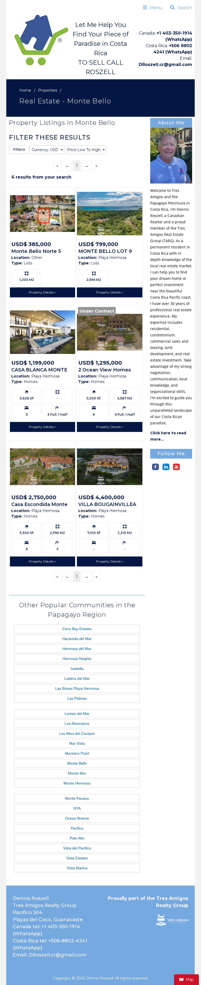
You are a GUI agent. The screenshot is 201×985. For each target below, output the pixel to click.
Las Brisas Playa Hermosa (77, 688)
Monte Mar (77, 773)
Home (25, 90)
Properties (47, 90)
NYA (77, 808)
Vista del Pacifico (77, 848)
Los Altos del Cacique (77, 733)
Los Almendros (77, 723)
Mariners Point (77, 753)
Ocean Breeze (77, 818)
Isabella (77, 668)
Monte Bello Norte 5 (36, 251)
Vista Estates (77, 858)
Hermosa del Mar (77, 649)
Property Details (41, 292)
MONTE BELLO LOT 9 (105, 251)
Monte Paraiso (77, 798)
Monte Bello (77, 763)
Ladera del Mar (77, 678)
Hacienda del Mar (77, 639)
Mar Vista (77, 743)
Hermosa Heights (77, 658)
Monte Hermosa (77, 783)
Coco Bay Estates (77, 629)
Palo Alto (77, 838)
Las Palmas (77, 698)
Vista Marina (77, 868)
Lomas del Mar (77, 713)
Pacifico (77, 828)
